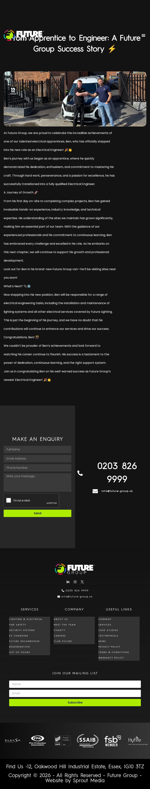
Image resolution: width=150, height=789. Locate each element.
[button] (143, 35)
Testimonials (108, 636)
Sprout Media (89, 780)
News (102, 641)
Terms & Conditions (113, 652)
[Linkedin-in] (68, 582)
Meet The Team (65, 625)
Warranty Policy (111, 658)
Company (105, 619)
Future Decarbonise (24, 641)
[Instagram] (75, 582)
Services (104, 625)
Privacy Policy (109, 647)
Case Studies (108, 630)
